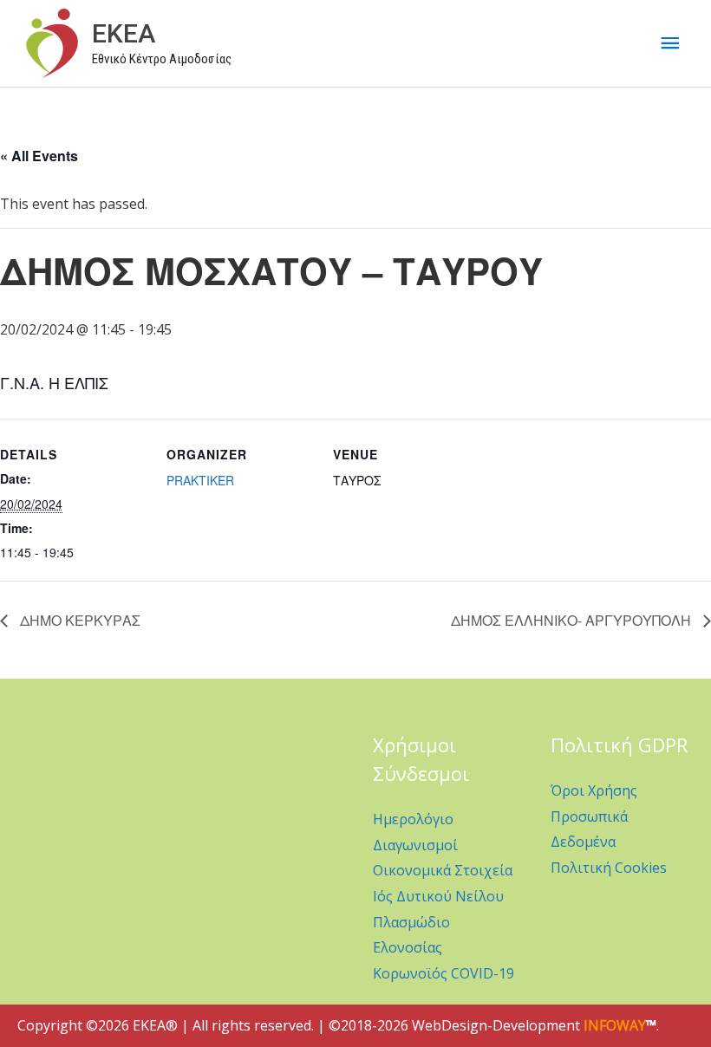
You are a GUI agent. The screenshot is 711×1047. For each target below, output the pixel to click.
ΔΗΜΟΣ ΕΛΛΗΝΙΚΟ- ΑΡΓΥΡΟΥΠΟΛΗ (573, 620)
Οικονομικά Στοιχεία (442, 870)
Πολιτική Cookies (609, 867)
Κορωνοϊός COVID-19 (443, 973)
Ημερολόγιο (413, 819)
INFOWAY (615, 1025)
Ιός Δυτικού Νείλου (438, 896)
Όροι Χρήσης (594, 790)
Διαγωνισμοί (415, 845)
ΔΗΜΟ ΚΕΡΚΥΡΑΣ (78, 620)
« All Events (39, 156)
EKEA (123, 33)
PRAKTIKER (200, 480)
